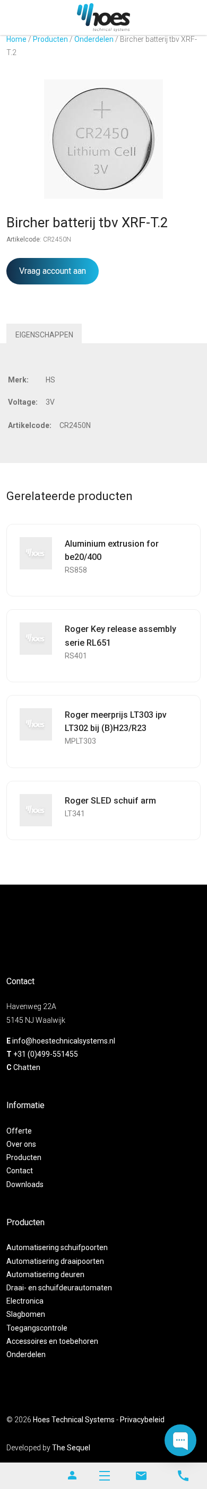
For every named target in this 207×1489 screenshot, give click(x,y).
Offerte (19, 1131)
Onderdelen (94, 39)
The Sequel (71, 1447)
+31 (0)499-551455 (45, 1054)
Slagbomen (25, 1314)
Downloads (25, 1184)
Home (16, 39)
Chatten (26, 1067)
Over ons (21, 1144)
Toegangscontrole (36, 1328)
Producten (50, 39)
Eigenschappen (44, 335)
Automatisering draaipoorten (55, 1261)
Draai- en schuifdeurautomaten (59, 1287)
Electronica (25, 1301)
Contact (19, 1170)
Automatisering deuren (45, 1274)
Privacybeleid (142, 1419)
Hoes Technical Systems (74, 1419)
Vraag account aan (52, 271)
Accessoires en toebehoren (52, 1341)
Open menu (104, 1475)
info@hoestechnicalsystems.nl (63, 1041)
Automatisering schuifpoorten (57, 1247)
